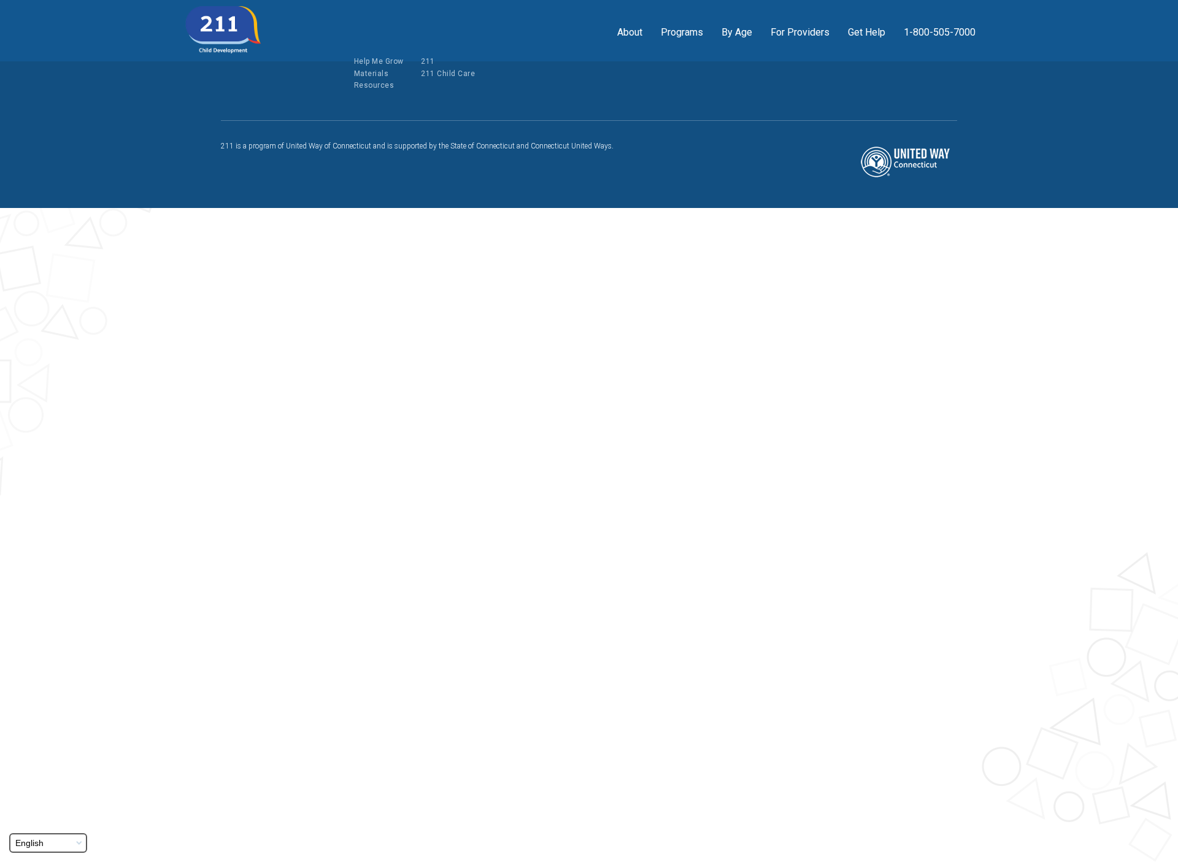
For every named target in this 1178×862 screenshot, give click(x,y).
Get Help (866, 32)
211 (428, 61)
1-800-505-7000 (940, 32)
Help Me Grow (379, 61)
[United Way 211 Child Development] (223, 30)
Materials (371, 73)
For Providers (800, 32)
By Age (737, 32)
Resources (374, 85)
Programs (682, 32)
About (629, 32)
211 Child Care (448, 73)
